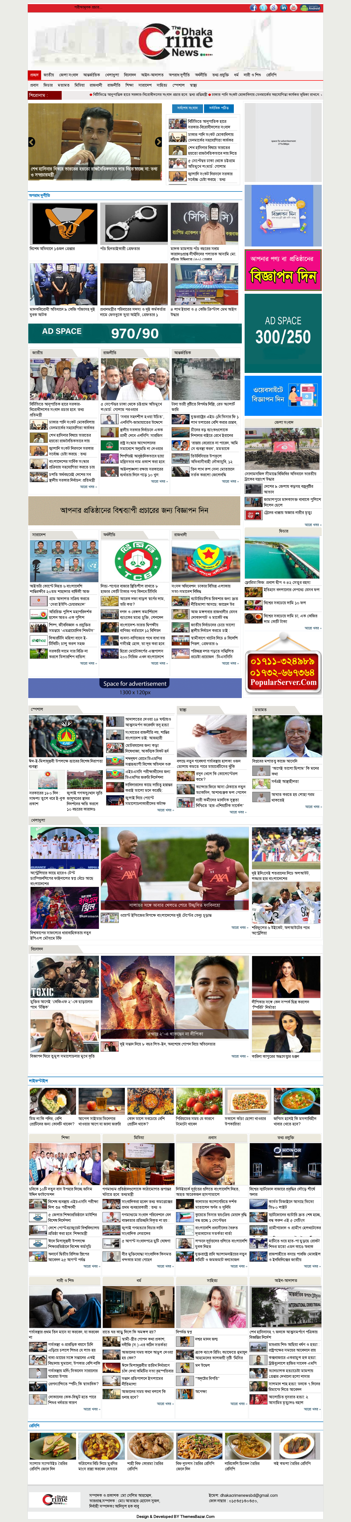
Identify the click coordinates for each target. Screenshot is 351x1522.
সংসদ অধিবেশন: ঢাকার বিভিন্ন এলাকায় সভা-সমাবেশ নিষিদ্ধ (201, 589)
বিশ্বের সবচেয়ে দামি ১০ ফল (285, 603)
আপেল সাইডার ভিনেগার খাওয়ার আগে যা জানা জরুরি (99, 1121)
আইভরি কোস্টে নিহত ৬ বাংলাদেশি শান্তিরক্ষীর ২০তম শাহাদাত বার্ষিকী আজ (59, 589)
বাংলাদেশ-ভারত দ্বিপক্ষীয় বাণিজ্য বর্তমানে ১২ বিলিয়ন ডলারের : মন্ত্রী (131, 630)
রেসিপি (271, 75)
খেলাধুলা (112, 75)
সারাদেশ (145, 85)
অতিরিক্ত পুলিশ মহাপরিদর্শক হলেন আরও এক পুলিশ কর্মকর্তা (61, 617)
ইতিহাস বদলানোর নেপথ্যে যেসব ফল (292, 589)
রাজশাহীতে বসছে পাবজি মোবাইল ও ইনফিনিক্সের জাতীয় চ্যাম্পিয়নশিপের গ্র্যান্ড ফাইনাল (285, 1260)
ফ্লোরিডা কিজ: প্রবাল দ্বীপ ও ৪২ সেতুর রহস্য (277, 582)
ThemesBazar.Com (197, 1516)
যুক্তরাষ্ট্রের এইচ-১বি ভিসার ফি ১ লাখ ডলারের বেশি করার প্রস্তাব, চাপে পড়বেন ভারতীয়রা (205, 422)
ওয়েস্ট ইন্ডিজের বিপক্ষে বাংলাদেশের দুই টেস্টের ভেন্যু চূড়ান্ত (165, 915)
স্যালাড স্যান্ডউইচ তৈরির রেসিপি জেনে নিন (48, 1466)
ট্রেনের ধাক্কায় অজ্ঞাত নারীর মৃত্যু (288, 512)
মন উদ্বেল (202, 1365)
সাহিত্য (162, 85)
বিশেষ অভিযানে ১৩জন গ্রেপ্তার (52, 248)
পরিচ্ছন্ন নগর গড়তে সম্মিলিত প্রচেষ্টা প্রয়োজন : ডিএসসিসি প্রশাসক (203, 657)
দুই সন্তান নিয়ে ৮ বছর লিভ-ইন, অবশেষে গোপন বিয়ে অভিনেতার (167, 1044)
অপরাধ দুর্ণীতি (179, 75)
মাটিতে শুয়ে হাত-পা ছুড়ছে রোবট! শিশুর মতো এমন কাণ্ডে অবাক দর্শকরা (285, 1247)
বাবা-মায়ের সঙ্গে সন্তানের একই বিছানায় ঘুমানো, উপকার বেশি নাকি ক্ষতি (64, 1363)
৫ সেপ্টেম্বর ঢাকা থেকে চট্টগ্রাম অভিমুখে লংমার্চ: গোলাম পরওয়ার (202, 166)
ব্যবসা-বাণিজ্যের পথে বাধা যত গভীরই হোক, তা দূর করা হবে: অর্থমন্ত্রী (133, 644)
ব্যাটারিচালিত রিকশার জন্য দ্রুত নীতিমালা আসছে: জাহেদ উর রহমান (205, 604)
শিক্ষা (129, 85)
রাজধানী (96, 85)
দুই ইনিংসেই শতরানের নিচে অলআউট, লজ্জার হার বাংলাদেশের (281, 876)
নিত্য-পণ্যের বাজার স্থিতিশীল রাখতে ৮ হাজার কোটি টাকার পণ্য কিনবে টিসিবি (129, 589)
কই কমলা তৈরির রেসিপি (292, 1463)
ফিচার (48, 85)
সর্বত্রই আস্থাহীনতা (285, 781)
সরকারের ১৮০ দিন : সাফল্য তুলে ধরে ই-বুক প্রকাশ (47, 798)
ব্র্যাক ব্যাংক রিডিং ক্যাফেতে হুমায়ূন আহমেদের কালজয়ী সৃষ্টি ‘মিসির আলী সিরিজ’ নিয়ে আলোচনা (211, 1358)
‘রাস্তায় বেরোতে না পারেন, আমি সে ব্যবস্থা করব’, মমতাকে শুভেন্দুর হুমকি (205, 449)
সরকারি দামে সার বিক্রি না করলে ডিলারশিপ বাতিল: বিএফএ (59, 657)
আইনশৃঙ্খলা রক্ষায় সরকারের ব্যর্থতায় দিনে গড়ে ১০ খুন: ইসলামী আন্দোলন (132, 475)
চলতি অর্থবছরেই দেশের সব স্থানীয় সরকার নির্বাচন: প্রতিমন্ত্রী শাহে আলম (62, 480)
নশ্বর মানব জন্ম (206, 1339)
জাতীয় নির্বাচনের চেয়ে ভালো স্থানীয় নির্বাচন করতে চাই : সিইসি (203, 630)
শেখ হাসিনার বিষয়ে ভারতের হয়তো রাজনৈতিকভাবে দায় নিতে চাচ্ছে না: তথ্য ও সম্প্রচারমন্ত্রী (203, 153)
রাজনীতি (114, 85)
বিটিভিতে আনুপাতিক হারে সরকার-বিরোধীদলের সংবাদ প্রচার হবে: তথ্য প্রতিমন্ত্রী (83, 94)
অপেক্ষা (201, 1391)
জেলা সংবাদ (68, 75)
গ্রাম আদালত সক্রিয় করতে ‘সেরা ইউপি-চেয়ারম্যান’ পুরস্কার (59, 604)
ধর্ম (236, 75)
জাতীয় (49, 75)
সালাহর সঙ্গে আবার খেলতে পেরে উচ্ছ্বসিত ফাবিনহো (174, 905)
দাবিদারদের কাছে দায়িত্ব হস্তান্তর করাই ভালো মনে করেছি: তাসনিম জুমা (139, 790)
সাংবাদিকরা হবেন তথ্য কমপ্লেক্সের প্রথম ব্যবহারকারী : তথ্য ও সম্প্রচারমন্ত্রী (137, 1207)
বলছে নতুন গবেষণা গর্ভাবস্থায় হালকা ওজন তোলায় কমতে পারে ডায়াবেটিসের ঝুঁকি (209, 764)
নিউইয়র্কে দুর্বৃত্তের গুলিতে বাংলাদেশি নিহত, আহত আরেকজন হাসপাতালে (207, 1192)
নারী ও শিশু (252, 75)
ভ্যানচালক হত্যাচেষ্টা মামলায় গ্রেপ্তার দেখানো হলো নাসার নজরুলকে (281, 1376)
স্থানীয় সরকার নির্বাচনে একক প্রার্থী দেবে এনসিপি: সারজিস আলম (132, 435)
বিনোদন (130, 75)
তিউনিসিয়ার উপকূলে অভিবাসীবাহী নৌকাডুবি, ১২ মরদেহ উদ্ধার (202, 462)
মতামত (64, 85)
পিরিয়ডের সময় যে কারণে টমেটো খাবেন (195, 1121)
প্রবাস (34, 85)
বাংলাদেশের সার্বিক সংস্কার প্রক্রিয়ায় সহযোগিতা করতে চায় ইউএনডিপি (89, 175)
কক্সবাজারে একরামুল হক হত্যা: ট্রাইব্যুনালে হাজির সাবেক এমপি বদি (283, 1363)
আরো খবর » (88, 487)
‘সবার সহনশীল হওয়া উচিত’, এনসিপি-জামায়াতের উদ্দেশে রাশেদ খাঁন (132, 422)
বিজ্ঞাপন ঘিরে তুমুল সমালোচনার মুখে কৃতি (62, 1056)
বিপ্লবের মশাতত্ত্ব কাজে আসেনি (274, 761)
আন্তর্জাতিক (91, 75)
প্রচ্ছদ (34, 75)
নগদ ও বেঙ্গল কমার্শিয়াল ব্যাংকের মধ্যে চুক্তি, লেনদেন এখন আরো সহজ (132, 617)
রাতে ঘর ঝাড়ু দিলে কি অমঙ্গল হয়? (129, 1332)
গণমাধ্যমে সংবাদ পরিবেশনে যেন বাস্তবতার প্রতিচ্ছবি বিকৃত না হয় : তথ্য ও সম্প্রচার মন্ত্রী (137, 1220)
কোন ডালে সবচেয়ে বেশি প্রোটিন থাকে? (146, 1121)
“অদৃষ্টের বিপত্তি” (207, 1378)
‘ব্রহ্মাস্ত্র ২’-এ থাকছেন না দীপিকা (174, 1034)
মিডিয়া (80, 85)
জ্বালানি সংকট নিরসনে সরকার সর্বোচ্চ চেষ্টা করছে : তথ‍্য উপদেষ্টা (201, 179)
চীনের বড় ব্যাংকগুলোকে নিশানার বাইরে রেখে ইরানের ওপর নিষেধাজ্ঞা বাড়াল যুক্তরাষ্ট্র (202, 435)
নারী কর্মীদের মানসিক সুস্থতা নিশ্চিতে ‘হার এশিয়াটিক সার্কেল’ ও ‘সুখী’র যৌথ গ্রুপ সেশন (210, 805)
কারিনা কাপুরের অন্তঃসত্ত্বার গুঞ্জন (275, 1056)
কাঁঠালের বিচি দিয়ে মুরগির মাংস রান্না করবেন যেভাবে (97, 1466)
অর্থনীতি (201, 75)
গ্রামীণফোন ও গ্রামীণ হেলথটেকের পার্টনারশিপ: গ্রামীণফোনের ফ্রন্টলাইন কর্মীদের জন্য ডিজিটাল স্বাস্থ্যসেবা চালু (285, 1235)
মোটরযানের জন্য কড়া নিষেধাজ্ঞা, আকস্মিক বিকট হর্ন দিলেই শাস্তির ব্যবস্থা (137, 751)
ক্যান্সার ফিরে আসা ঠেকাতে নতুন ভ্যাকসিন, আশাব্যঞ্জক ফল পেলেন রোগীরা (211, 792)
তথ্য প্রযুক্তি (220, 75)
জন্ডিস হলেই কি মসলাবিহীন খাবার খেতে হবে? (295, 1121)
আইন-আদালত (152, 75)
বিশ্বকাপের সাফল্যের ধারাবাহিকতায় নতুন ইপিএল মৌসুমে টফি (60, 935)
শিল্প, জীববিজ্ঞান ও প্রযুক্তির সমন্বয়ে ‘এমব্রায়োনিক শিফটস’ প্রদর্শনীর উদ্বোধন (62, 630)
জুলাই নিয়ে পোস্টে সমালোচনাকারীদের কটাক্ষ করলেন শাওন (136, 803)
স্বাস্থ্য (193, 85)
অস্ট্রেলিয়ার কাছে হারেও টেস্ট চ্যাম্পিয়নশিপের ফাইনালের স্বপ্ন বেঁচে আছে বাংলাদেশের (61, 878)
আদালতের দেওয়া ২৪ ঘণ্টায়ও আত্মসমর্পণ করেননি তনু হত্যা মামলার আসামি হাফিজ (138, 725)
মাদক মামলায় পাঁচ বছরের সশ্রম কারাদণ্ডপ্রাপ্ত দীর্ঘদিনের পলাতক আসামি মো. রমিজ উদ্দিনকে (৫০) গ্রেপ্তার (203, 254)
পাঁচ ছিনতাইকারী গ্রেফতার (120, 248)
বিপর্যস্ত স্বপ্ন (184, 1332)
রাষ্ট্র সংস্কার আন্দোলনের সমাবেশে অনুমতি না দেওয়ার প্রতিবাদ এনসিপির (132, 449)
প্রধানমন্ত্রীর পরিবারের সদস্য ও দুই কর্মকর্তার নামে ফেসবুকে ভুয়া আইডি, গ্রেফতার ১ (132, 312)
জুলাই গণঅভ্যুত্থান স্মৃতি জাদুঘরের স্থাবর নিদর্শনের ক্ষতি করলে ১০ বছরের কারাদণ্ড (85, 801)
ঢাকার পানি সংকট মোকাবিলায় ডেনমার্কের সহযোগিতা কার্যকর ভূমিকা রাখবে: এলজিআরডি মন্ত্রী (211, 94)
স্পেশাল (178, 85)
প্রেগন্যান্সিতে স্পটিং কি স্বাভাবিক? (73, 1384)
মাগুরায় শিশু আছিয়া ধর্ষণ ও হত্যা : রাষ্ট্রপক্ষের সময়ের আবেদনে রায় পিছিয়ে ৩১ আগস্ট (284, 1350)
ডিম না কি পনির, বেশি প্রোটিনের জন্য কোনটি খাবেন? (52, 1121)
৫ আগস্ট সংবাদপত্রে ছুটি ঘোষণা (146, 1241)
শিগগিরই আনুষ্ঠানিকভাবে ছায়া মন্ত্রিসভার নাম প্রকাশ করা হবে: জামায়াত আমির (133, 462)
